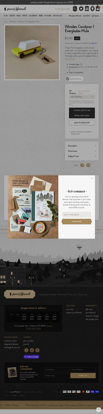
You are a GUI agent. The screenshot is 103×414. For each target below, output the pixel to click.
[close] (92, 178)
